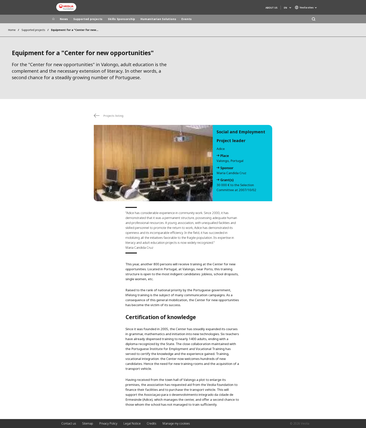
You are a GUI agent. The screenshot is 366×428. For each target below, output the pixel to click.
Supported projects (88, 19)
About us (271, 7)
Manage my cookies (176, 423)
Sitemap (87, 423)
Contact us (68, 423)
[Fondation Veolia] (66, 7)
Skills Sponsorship (121, 19)
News (64, 19)
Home (12, 30)
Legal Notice (132, 423)
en (285, 7)
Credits (151, 423)
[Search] (313, 19)
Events (186, 19)
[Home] (53, 19)
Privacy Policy (108, 423)
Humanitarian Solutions (158, 19)
